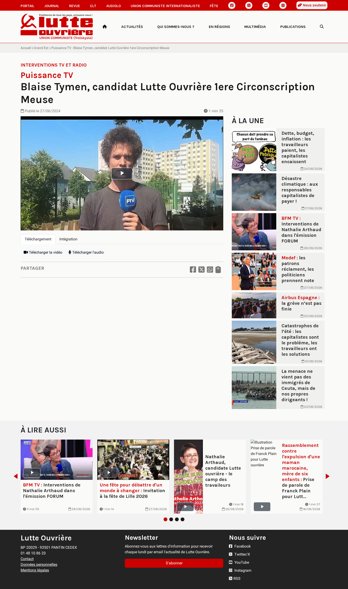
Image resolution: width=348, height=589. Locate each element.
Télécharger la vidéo (45, 252)
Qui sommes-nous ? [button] (175, 26)
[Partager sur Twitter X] (201, 269)
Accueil (26, 48)
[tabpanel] (122, 252)
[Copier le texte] (218, 269)
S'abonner (174, 563)
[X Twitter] (248, 5)
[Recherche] (321, 26)
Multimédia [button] (255, 26)
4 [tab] (182, 519)
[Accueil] (105, 26)
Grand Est (41, 48)
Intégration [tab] (68, 239)
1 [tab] (165, 519)
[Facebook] (231, 5)
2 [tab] (171, 519)
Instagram (242, 570)
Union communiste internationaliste (165, 6)
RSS (237, 578)
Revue (74, 6)
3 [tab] (177, 519)
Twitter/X (241, 554)
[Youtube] (265, 5)
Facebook (242, 546)
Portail (27, 6)
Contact (27, 559)
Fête (214, 6)
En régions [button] (219, 26)
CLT (93, 6)
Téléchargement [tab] (38, 239)
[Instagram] (282, 5)
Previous (14, 476)
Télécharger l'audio (87, 252)
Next (329, 476)
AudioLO (113, 6)
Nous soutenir (314, 5)
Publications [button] (293, 26)
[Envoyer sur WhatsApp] (210, 269)
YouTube (241, 562)
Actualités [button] (132, 26)
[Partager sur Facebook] (193, 269)
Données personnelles (39, 564)
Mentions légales (35, 570)
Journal (51, 6)
